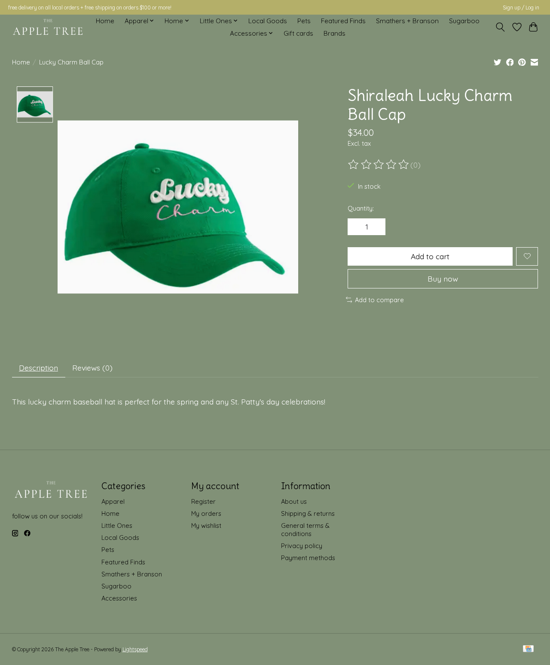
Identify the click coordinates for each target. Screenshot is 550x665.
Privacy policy (301, 546)
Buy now (443, 278)
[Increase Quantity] (376, 227)
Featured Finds (343, 21)
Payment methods (308, 558)
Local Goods (267, 21)
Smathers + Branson (407, 21)
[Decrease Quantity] (357, 227)
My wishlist (206, 525)
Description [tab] (38, 367)
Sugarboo (464, 21)
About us (294, 501)
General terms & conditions (305, 529)
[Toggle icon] (500, 27)
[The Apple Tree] (48, 27)
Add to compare (379, 300)
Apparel (113, 501)
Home (105, 21)
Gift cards (298, 33)
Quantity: (361, 208)
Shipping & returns (308, 513)
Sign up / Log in (521, 7)
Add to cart (430, 256)
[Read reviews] (379, 164)
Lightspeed (135, 649)
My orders (206, 513)
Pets (304, 21)
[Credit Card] (528, 649)
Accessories (119, 598)
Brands (334, 33)
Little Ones (116, 525)
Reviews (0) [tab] (92, 367)
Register (203, 501)
